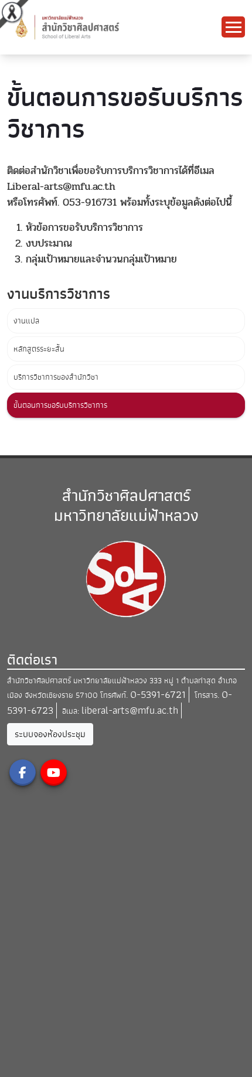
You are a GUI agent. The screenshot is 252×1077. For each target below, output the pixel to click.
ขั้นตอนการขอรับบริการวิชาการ (60, 405)
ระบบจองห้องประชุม (50, 734)
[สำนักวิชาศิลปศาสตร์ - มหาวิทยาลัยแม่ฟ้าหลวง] (96, 27)
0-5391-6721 (158, 695)
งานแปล (26, 321)
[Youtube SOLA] (53, 772)
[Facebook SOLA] (22, 772)
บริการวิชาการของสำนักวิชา (55, 377)
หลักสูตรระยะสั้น (38, 349)
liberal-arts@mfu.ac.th (129, 710)
